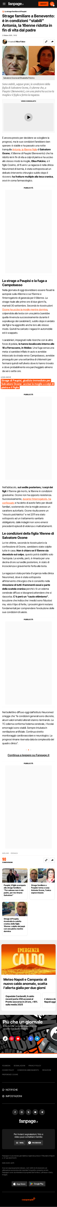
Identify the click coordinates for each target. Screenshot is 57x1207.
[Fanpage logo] (16, 4)
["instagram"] (11, 1038)
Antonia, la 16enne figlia (24, 149)
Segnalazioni (19, 1066)
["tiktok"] (5, 1038)
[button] (52, 41)
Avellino (5, 853)
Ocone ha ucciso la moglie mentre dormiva (24, 309)
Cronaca (14, 853)
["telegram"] (37, 1038)
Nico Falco (20, 41)
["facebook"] (30, 1038)
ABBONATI (43, 4)
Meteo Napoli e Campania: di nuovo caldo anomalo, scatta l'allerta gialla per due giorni (25, 983)
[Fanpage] (28, 1121)
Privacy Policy (34, 1066)
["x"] (24, 1038)
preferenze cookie (10, 1074)
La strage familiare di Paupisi (15, 11)
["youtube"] (17, 1038)
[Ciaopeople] (28, 1199)
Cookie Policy (8, 1070)
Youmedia (6, 1066)
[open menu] (3, 4)
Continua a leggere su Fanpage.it (28, 755)
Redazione (46, 1070)
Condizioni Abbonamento (28, 1070)
